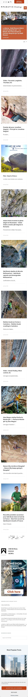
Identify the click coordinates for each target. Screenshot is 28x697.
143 (17, 537)
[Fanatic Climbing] (11, 7)
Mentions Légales (14, 695)
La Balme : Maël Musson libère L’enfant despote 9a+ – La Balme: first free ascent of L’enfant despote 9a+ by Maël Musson (14, 626)
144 (22, 537)
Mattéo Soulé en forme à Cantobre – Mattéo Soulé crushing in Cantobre (12, 324)
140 (23, 536)
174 (12, 538)
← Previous (11, 536)
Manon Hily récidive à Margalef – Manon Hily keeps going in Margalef (14, 468)
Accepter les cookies (14, 688)
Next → (17, 538)
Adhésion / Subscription (19, 2)
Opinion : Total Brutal (10, 674)
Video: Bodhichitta (5, 605)
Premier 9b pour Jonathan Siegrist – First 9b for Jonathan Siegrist (13, 129)
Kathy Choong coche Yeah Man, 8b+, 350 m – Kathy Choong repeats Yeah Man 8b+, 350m (14, 29)
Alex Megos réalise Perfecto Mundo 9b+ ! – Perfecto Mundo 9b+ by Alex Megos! (13, 419)
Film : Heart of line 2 (10, 176)
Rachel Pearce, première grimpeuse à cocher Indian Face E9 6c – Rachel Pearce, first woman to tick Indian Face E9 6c (13, 609)
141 (9, 537)
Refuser (14, 692)
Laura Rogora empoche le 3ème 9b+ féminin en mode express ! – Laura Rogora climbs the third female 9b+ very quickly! (13, 620)
